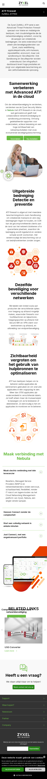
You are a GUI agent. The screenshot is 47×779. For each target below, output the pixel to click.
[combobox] (44, 757)
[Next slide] (44, 630)
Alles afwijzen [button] (35, 769)
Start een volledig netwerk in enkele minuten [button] (17, 524)
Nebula (10, 110)
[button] (23, 775)
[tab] (23, 472)
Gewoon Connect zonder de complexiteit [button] (16, 513)
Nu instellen (32, 139)
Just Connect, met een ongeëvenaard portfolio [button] (14, 536)
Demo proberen (16, 618)
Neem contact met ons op (23, 687)
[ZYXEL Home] (23, 3)
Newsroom (7, 712)
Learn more (9, 651)
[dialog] (23, 766)
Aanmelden (34, 749)
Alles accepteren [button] (12, 769)
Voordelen (15, 139)
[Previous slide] (2, 630)
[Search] (43, 3)
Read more (41, 765)
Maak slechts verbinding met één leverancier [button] (19, 472)
